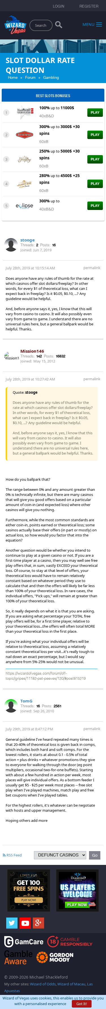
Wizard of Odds (43, 983)
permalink (91, 267)
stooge (27, 240)
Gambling (51, 77)
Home (13, 77)
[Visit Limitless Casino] (28, 890)
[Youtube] (25, 923)
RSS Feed (14, 855)
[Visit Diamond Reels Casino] (77, 890)
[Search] (58, 26)
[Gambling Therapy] (54, 956)
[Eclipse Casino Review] (24, 205)
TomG (26, 701)
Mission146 (32, 351)
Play (95, 113)
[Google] (38, 923)
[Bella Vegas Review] (24, 134)
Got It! (81, 1003)
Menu (88, 24)
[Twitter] (12, 923)
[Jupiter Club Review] (24, 183)
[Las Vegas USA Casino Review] (24, 112)
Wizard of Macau (71, 983)
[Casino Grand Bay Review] (24, 158)
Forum (30, 77)
